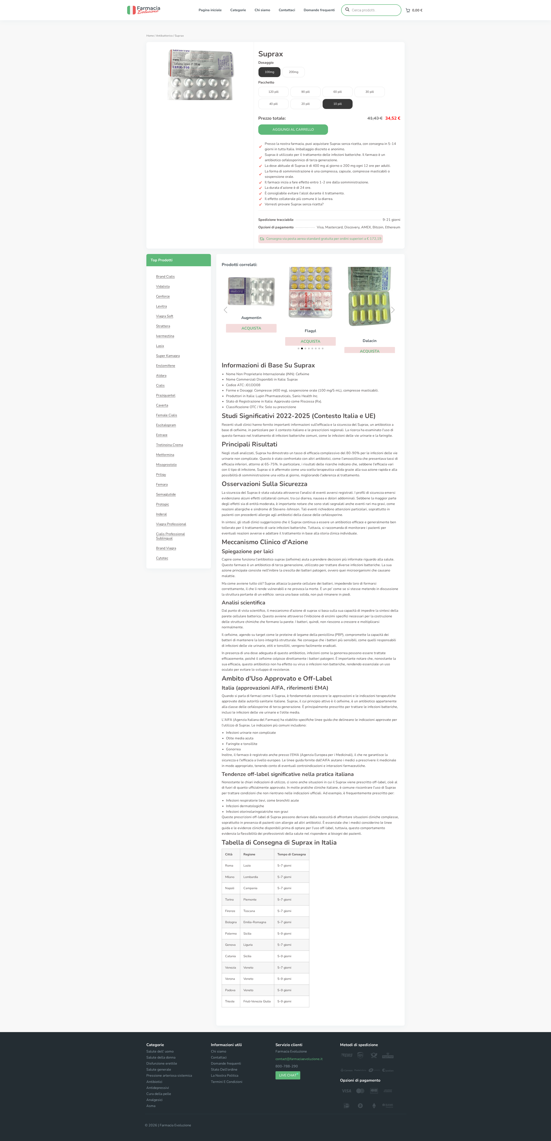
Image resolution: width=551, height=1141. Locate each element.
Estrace (161, 435)
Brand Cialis (165, 276)
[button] (251, 328)
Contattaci (287, 10)
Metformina (165, 454)
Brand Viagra (166, 548)
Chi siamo (262, 10)
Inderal (161, 514)
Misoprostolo (166, 464)
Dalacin (370, 341)
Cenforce (163, 296)
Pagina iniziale (210, 10)
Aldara (161, 375)
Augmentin (251, 318)
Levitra (161, 306)
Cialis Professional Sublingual (170, 536)
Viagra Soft (164, 316)
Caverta (162, 405)
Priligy (161, 474)
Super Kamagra (168, 355)
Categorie (238, 10)
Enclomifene (165, 365)
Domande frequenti (319, 10)
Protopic (162, 504)
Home (150, 36)
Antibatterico (164, 36)
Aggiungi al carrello (293, 129)
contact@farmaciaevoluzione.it (299, 1059)
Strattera (163, 326)
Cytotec (162, 558)
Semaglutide (166, 494)
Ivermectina (165, 336)
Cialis (160, 385)
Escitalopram (166, 425)
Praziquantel (165, 395)
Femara (162, 484)
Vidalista (163, 286)
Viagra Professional (171, 524)
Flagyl (310, 331)
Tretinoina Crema (169, 445)
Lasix (160, 346)
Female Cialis (166, 415)
